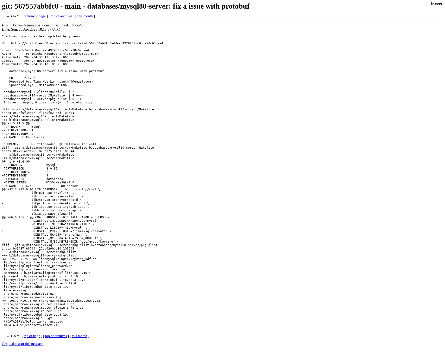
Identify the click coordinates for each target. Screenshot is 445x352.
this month (85, 16)
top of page (32, 336)
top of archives (61, 16)
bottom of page (35, 16)
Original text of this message (22, 344)
